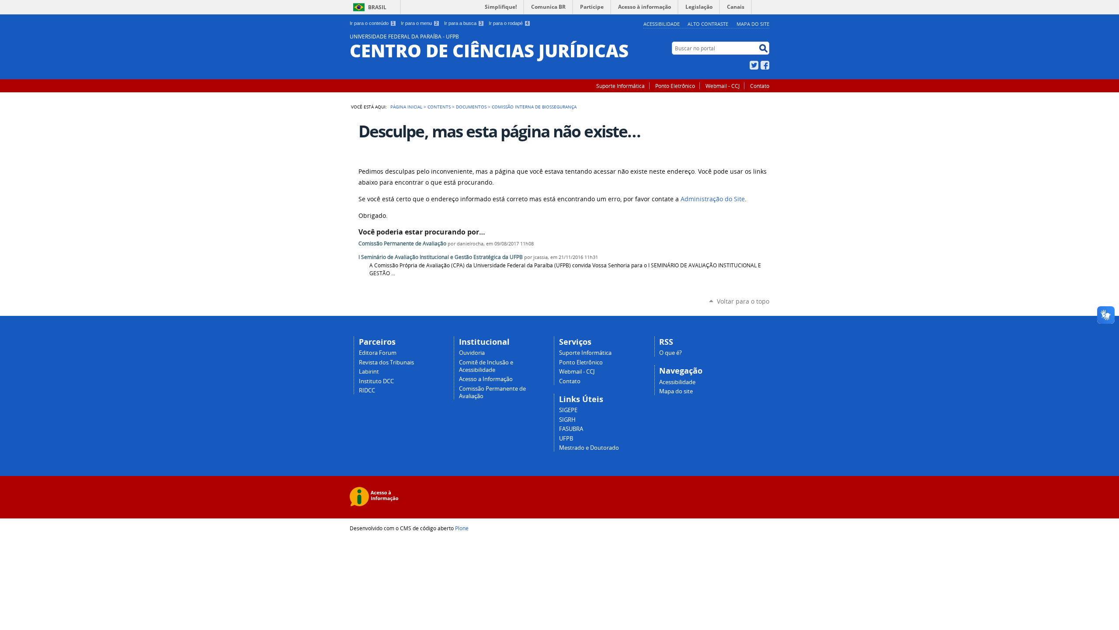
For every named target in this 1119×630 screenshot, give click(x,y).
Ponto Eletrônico (675, 85)
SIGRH (567, 420)
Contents (439, 107)
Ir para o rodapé (508, 23)
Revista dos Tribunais (386, 362)
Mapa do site (753, 24)
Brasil (377, 7)
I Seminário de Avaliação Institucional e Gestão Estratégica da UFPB (441, 257)
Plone (462, 528)
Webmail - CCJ (722, 85)
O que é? (670, 353)
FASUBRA (571, 429)
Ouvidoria (472, 353)
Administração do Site (713, 199)
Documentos (471, 107)
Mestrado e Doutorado (589, 448)
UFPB (566, 438)
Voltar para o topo (743, 301)
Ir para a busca (463, 23)
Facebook (765, 65)
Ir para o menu (419, 23)
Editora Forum (377, 353)
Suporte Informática (620, 85)
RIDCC (367, 390)
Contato (759, 85)
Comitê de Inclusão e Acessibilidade (486, 366)
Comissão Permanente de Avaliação (402, 243)
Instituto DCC (376, 381)
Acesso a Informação (486, 379)
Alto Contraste (708, 24)
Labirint (369, 371)
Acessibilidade (661, 24)
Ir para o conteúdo (372, 23)
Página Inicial (406, 107)
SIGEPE (568, 410)
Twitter (754, 65)
